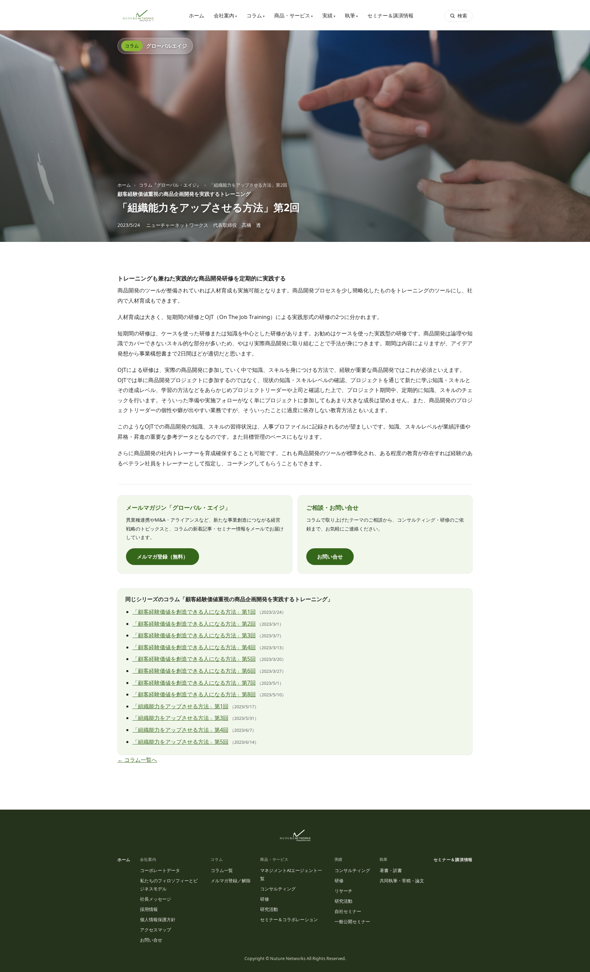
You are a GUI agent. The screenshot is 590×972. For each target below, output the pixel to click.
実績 (328, 15)
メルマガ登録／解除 (231, 880)
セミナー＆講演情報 (390, 15)
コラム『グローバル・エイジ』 (170, 185)
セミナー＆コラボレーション (289, 919)
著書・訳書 (391, 870)
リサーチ (343, 891)
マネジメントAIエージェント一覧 (291, 874)
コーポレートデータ (160, 870)
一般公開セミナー (352, 921)
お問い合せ (330, 556)
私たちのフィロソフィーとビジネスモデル (169, 884)
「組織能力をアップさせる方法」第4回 (180, 730)
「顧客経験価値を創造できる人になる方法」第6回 (194, 670)
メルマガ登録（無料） (162, 556)
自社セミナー (348, 911)
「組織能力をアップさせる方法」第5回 (180, 741)
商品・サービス (293, 15)
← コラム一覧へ (137, 760)
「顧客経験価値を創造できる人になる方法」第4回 (194, 647)
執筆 (351, 15)
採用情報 (149, 909)
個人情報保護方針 (157, 919)
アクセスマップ (155, 930)
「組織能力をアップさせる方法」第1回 (180, 706)
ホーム (196, 15)
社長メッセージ (155, 899)
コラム (256, 15)
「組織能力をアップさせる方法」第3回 (180, 718)
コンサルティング (278, 889)
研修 (264, 899)
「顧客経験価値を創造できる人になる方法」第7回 (194, 682)
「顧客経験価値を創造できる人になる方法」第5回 (194, 659)
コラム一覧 (222, 870)
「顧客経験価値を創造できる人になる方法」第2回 (194, 623)
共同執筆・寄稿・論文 (402, 880)
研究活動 (269, 909)
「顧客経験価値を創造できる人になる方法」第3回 (194, 635)
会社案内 (225, 15)
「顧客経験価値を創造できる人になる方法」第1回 (194, 611)
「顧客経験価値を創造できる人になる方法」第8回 (194, 694)
